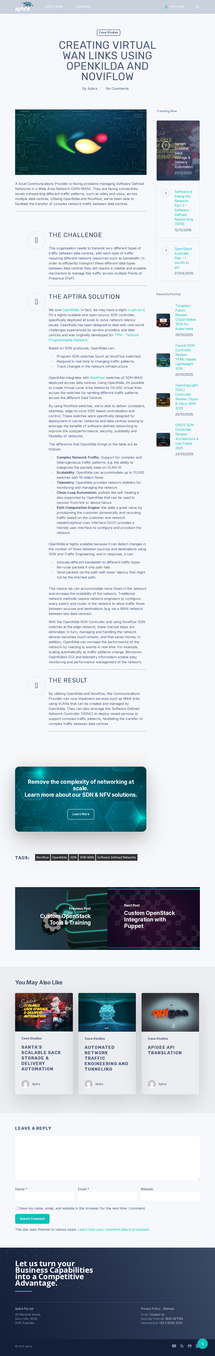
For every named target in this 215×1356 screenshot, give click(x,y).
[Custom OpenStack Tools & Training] (61, 918)
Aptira (92, 88)
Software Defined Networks (116, 857)
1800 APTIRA (174, 1318)
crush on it (136, 310)
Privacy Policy (150, 1308)
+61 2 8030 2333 (170, 1323)
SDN (73, 857)
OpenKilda (71, 310)
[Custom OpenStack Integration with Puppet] (154, 918)
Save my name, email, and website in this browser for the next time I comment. (82, 1208)
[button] (80, 814)
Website (147, 1189)
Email (83, 1189)
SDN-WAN (87, 857)
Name (21, 1189)
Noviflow (43, 857)
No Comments (117, 88)
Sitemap (168, 1308)
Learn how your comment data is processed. (113, 1229)
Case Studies (108, 32)
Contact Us (156, 1314)
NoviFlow (97, 378)
